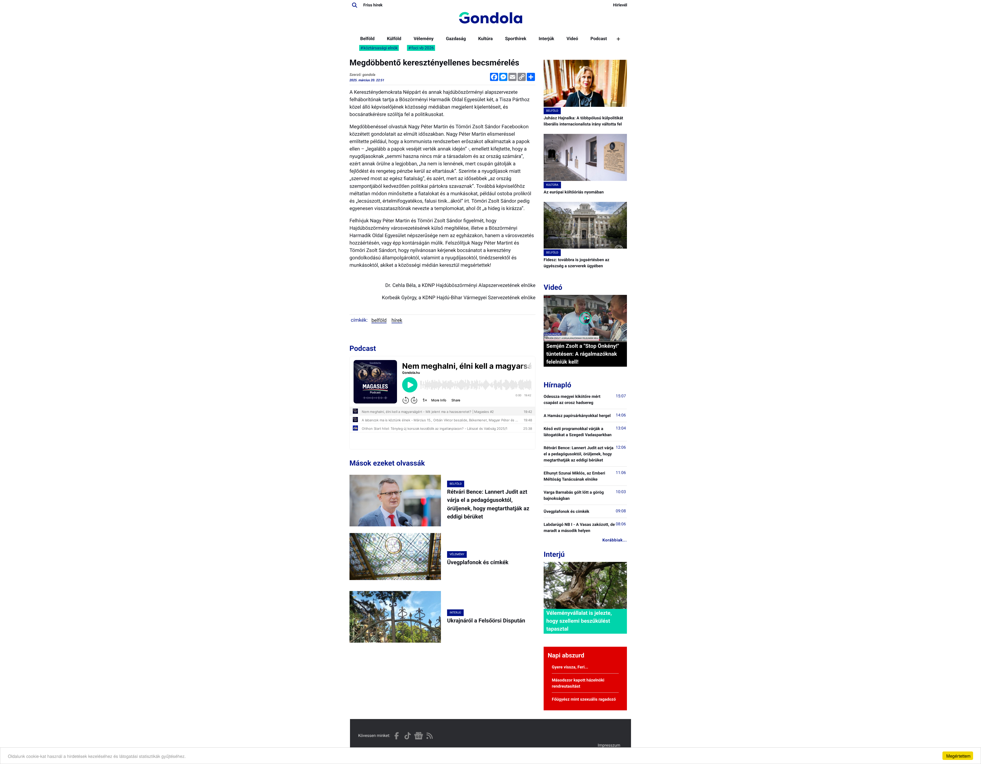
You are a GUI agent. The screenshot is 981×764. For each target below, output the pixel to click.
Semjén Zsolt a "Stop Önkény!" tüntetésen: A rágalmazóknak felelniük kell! (582, 354)
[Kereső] (354, 5)
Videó (572, 38)
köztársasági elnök (381, 47)
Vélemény (424, 38)
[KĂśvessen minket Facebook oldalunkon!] (396, 735)
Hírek (397, 320)
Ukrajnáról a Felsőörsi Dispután (486, 621)
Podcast (598, 38)
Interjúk (546, 38)
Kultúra (485, 38)
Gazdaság (456, 38)
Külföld (394, 38)
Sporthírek (515, 38)
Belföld (367, 38)
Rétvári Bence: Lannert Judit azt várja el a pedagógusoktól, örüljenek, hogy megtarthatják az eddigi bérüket (578, 453)
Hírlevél (620, 5)
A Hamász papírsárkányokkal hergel (577, 415)
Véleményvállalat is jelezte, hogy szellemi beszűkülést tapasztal (579, 621)
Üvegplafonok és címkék (477, 562)
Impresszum (609, 745)
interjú (455, 612)
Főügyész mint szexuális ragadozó (584, 699)
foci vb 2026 (422, 47)
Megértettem (958, 756)
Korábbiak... (614, 540)
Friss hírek (372, 5)
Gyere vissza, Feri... (570, 667)
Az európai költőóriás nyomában (574, 192)
